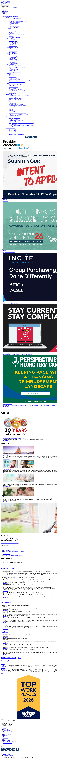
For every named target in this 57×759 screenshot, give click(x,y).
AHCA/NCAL (4, 548)
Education (5, 735)
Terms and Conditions (8, 755)
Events (4, 736)
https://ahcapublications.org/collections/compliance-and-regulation (17, 354)
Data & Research (7, 734)
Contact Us (5, 12)
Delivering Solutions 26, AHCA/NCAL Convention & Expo (4, 670)
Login (4, 10)
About (4, 728)
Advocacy (5, 455)
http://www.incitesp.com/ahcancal (10, 303)
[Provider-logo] (9, 143)
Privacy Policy (6, 754)
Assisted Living (6, 730)
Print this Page (4, 751)
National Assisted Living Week (3, 665)
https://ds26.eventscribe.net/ (9, 252)
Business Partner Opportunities (10, 731)
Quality (5, 496)
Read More (5, 201)
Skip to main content (5, 2)
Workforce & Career (7, 469)
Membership (6, 738)
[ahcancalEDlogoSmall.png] (13, 146)
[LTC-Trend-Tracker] (16, 148)
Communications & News (9, 733)
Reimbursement (6, 483)
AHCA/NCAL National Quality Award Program (14, 438)
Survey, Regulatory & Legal (9, 741)
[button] (15, 7)
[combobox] (7, 7)
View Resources (6, 486)
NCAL (4, 13)
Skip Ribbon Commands (6, 1)
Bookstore (5, 11)
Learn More (6, 440)
